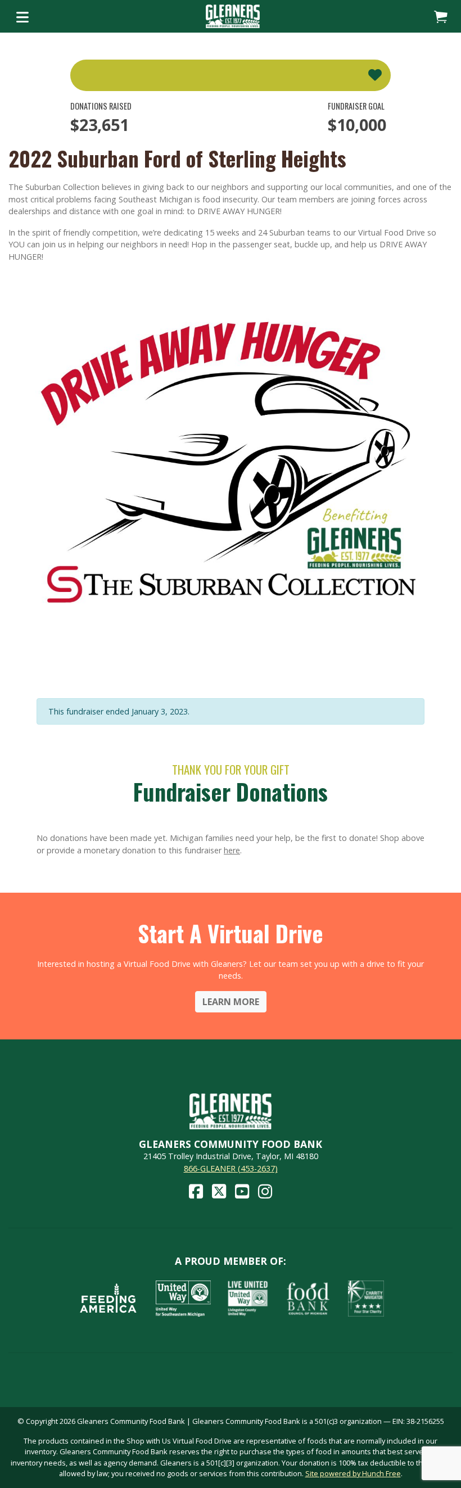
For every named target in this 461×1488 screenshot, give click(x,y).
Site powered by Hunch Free (353, 1473)
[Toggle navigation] (22, 16)
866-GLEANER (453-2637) (231, 1168)
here (232, 850)
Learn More (230, 1002)
